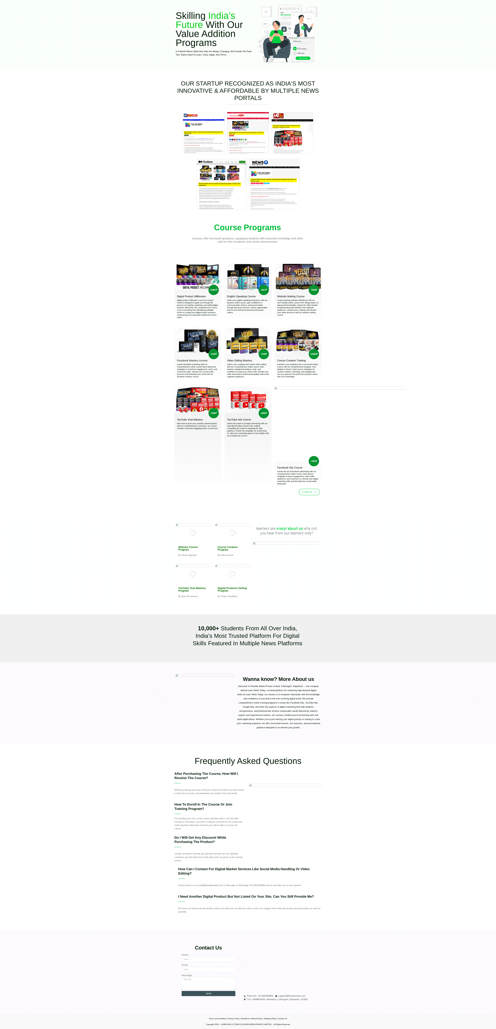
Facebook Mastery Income (192, 360)
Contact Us (282, 1019)
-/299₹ (314, 290)
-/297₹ (263, 290)
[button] (193, 533)
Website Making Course (291, 296)
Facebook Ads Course (290, 467)
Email (185, 965)
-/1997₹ (214, 290)
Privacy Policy (234, 1019)
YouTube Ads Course (239, 419)
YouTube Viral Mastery (190, 419)
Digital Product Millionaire (191, 296)
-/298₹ (213, 413)
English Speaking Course (241, 296)
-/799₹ (263, 354)
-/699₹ (263, 413)
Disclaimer (245, 1019)
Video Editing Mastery (239, 360)
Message (187, 975)
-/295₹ (314, 461)
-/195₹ (213, 354)
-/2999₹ (314, 354)
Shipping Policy (270, 1019)
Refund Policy (256, 1019)
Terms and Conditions (218, 1019)
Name (185, 954)
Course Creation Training (291, 360)
